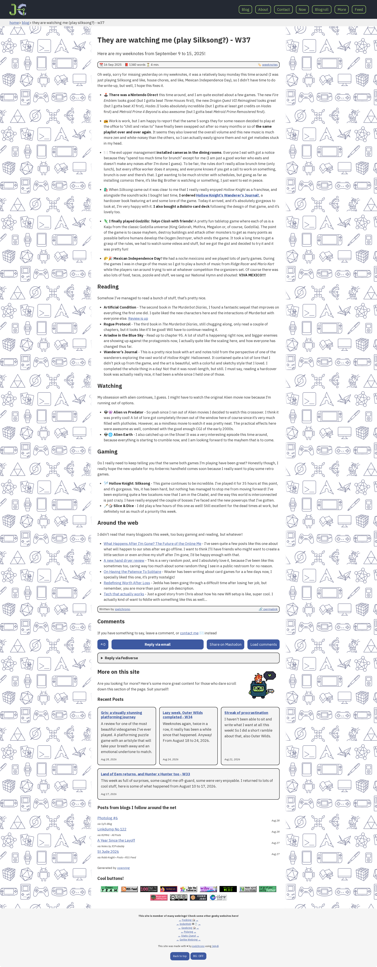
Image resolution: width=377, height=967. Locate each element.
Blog (245, 9)
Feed (359, 9)
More (342, 9)
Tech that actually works (124, 594)
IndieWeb (185, 924)
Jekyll (215, 946)
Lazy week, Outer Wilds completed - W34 (183, 714)
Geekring (186, 928)
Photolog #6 (107, 818)
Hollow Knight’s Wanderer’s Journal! (227, 195)
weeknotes (270, 64)
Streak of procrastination (246, 712)
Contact (283, 9)
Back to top (180, 956)
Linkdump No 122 (111, 829)
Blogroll (322, 9)
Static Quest (188, 935)
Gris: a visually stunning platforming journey (121, 714)
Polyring (188, 931)
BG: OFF (198, 956)
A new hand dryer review (124, 560)
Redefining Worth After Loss (127, 582)
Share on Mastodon (226, 644)
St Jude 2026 (108, 851)
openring (123, 868)
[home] (17, 9)
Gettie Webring (189, 939)
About (263, 9)
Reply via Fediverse (121, 658)
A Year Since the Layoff (116, 840)
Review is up (138, 318)
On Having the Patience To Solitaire (132, 571)
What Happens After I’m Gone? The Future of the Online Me (152, 543)
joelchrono (122, 609)
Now (302, 9)
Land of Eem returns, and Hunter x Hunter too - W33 (145, 774)
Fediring (186, 920)
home (14, 22)
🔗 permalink (268, 609)
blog (25, 22)
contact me (189, 633)
